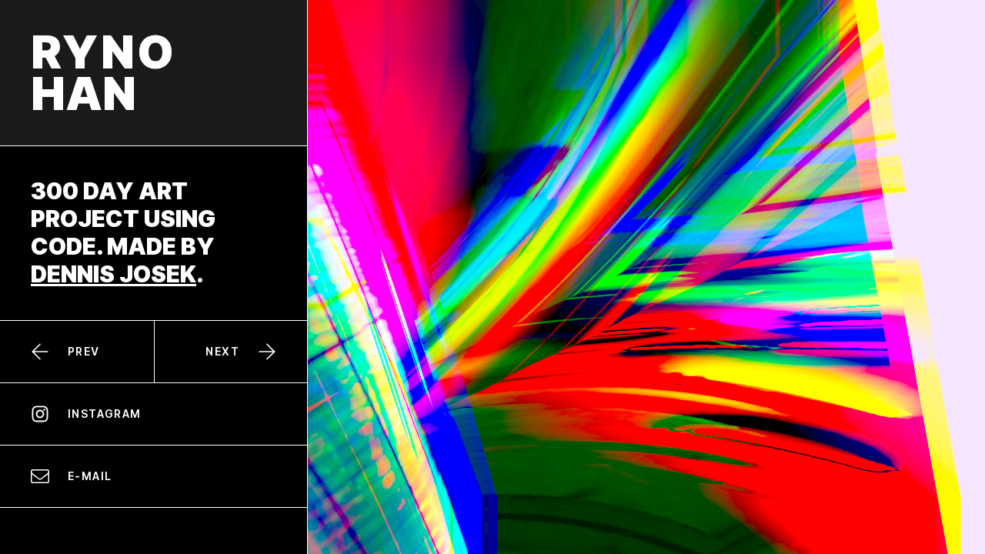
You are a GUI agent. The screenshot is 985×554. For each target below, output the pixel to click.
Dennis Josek (113, 274)
